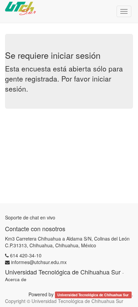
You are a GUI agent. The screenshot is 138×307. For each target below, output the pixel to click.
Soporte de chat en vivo (30, 217)
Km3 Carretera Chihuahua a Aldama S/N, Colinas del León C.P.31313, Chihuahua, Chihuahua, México (67, 242)
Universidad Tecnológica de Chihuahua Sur (93, 294)
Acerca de (15, 279)
